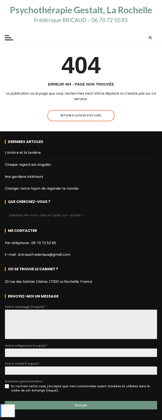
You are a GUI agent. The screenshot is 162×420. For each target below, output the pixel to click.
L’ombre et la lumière (23, 152)
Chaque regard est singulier (28, 164)
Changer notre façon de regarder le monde (41, 188)
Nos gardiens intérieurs (24, 176)
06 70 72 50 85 (43, 243)
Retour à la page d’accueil (81, 115)
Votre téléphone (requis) (26, 346)
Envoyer (81, 405)
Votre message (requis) (26, 307)
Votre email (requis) (22, 364)
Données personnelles (24, 381)
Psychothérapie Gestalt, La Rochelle (81, 10)
